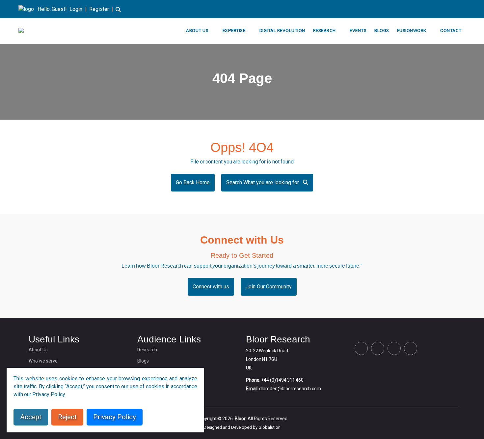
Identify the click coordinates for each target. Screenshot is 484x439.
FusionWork (411, 30)
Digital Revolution (282, 30)
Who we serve (43, 361)
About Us (197, 30)
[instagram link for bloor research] (453, 9)
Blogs (381, 30)
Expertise (234, 30)
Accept (30, 417)
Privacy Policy (114, 417)
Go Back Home (193, 182)
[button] (118, 12)
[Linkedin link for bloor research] (442, 9)
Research (324, 30)
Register (99, 9)
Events (358, 30)
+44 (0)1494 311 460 (282, 380)
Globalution (269, 427)
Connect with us (211, 286)
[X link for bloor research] (432, 9)
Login (75, 9)
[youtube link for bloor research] (463, 9)
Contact (451, 30)
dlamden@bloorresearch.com (290, 388)
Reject (67, 417)
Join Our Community (269, 286)
